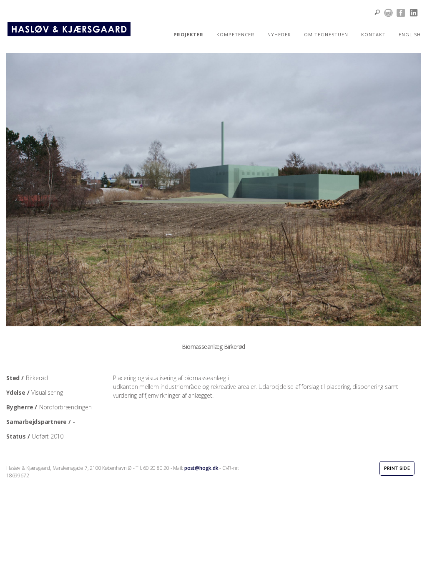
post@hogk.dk (201, 468)
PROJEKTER (188, 34)
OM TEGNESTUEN (326, 34)
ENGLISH (410, 34)
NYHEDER (279, 34)
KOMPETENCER (235, 34)
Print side (397, 468)
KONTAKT (373, 34)
